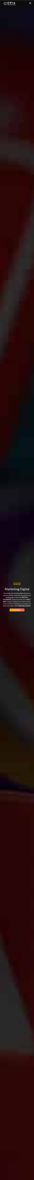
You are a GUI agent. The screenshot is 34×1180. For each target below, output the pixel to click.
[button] (30, 3)
